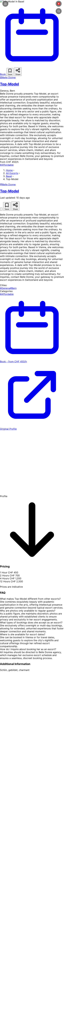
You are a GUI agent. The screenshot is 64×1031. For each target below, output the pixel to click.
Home (9, 170)
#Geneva (5, 288)
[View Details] (1, 209)
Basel (9, 176)
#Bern (13, 288)
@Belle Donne (8, 77)
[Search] (59, 11)
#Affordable (7, 164)
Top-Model (9, 84)
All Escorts (12, 173)
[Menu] (5, 4)
